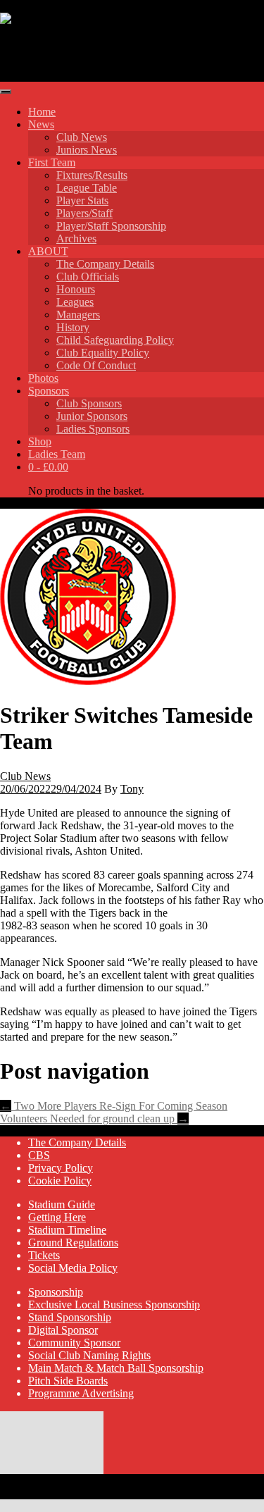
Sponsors (48, 391)
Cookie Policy (60, 1180)
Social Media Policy (73, 1268)
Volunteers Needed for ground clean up (94, 1118)
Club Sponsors (89, 403)
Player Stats (82, 200)
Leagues (75, 302)
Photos (43, 378)
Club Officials (87, 277)
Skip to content (33, 6)
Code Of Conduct (96, 365)
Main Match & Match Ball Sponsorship (115, 1368)
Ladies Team (56, 454)
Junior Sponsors (91, 416)
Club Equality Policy (102, 353)
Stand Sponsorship (69, 1317)
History (72, 327)
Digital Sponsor (63, 1330)
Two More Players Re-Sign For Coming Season (113, 1106)
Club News (81, 137)
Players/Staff (84, 213)
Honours (75, 289)
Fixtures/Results (91, 175)
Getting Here (57, 1217)
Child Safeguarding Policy (115, 340)
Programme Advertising (81, 1393)
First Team (51, 162)
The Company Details (105, 264)
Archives (76, 238)
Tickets (44, 1255)
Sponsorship (55, 1292)
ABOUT (48, 251)
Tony (132, 789)
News (41, 124)
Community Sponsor (74, 1343)
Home (42, 112)
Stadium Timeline (67, 1230)
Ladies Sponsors (93, 429)
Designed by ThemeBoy (54, 1493)
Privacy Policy (60, 1168)
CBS (39, 1155)
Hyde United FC (79, 53)
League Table (86, 188)
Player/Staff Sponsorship (111, 226)
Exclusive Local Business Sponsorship (114, 1304)
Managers (78, 315)
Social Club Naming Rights (89, 1355)
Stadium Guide (61, 1204)
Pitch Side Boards (68, 1381)
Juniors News (86, 150)
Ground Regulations (73, 1242)
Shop (39, 441)
